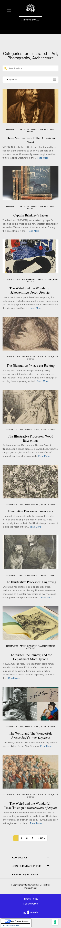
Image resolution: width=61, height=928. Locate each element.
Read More (42, 157)
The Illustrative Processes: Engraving (30, 582)
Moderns (30, 648)
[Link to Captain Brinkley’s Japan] (30, 183)
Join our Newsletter (26, 866)
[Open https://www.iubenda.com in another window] (32, 912)
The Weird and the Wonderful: (30, 290)
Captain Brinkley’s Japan (30, 215)
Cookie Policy (30, 903)
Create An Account (25, 874)
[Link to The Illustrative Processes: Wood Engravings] (30, 406)
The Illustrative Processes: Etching (31, 365)
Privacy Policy (30, 888)
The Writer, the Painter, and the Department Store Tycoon (30, 656)
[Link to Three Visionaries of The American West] (30, 106)
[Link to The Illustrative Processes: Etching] (30, 333)
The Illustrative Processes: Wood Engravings (30, 438)
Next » (41, 838)
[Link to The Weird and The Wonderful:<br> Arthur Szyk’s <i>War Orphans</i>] (30, 703)
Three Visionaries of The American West (30, 140)
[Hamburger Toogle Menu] (9, 10)
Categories (11, 79)
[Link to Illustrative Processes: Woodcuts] (30, 481)
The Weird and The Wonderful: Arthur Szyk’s (30, 735)
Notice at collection (11, 925)
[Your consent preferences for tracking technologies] (55, 922)
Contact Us (19, 857)
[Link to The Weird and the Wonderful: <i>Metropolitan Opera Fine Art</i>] (30, 256)
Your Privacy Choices (19, 921)
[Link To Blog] (30, 7)
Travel (30, 131)
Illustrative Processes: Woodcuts (30, 511)
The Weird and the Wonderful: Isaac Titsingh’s (30, 805)
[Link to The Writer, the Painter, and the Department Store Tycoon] (30, 622)
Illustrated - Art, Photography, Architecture (30, 129)
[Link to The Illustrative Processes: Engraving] (30, 552)
